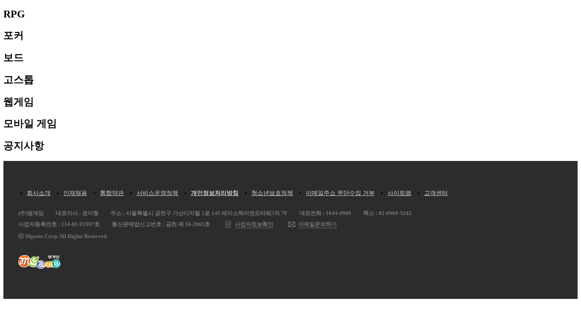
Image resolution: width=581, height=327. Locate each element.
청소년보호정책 (272, 193)
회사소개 (39, 193)
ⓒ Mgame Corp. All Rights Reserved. (63, 236)
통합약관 (112, 193)
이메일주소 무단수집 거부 (340, 193)
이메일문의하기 (317, 224)
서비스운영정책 (157, 193)
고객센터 (436, 193)
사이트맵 (399, 193)
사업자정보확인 (254, 224)
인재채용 (75, 193)
